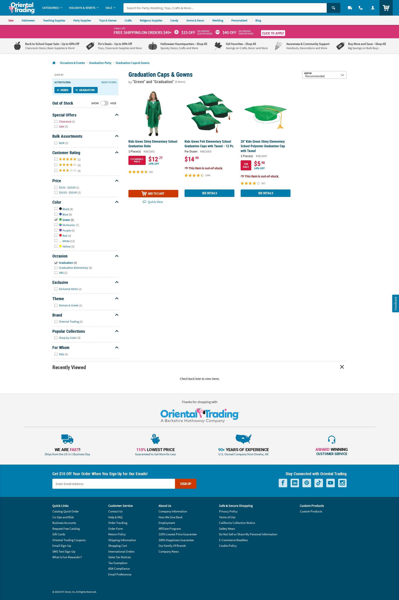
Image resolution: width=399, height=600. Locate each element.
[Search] (333, 8)
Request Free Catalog (66, 529)
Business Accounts (64, 523)
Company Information (173, 511)
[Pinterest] (306, 483)
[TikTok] (318, 483)
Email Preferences (119, 574)
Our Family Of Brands (172, 546)
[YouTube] (330, 483)
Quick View (155, 202)
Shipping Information (122, 540)
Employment (167, 523)
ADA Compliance (119, 568)
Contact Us (115, 511)
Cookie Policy (228, 546)
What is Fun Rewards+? (67, 557)
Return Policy (117, 534)
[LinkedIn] (295, 483)
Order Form (115, 529)
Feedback (395, 303)
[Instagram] (342, 483)
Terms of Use (227, 517)
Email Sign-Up (61, 546)
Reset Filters (108, 82)
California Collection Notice (237, 523)
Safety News (227, 529)
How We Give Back (170, 517)
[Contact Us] (360, 8)
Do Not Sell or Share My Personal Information (248, 534)
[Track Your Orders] (350, 8)
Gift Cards (58, 534)
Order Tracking (117, 523)
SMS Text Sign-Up (63, 551)
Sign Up (185, 483)
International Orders (121, 551)
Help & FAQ (115, 517)
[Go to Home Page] (53, 63)
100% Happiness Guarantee (176, 540)
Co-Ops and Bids (63, 517)
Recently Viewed (69, 367)
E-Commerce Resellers (233, 540)
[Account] (372, 8)
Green (64, 90)
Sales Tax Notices (119, 557)
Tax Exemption (117, 563)
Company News (169, 551)
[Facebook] (283, 483)
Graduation (87, 90)
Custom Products (311, 511)
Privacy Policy (228, 511)
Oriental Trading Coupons (69, 540)
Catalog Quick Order (65, 511)
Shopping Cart (117, 546)
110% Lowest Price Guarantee (178, 534)
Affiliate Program (170, 529)
